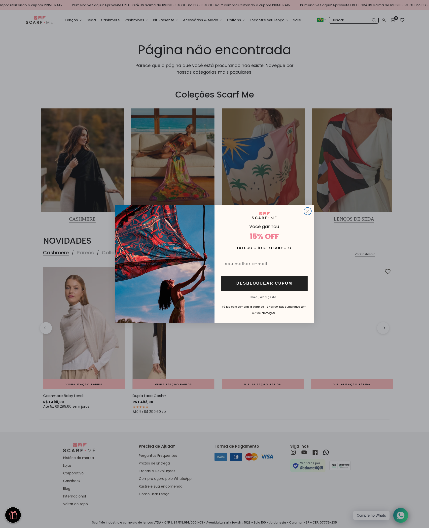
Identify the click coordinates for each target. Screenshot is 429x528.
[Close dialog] (307, 211)
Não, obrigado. (264, 297)
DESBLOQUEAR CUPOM (264, 283)
